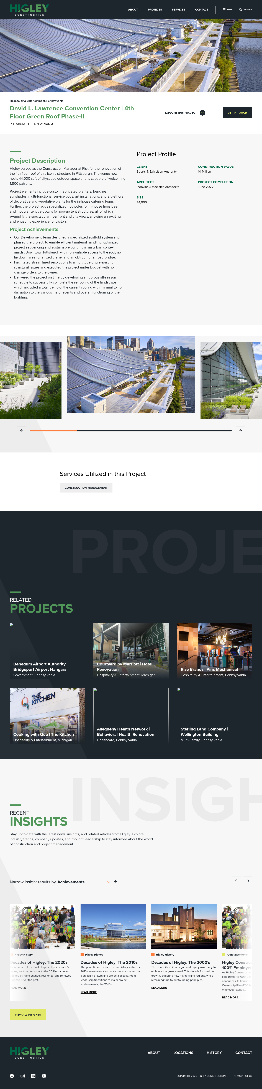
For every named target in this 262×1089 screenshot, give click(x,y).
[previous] (21, 430)
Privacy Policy (242, 1076)
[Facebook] (12, 1076)
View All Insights (28, 1015)
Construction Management (86, 488)
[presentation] (29, 9)
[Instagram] (22, 1076)
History (214, 1053)
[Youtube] (44, 1076)
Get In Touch (237, 113)
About (154, 1053)
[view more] (115, 881)
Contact (243, 1053)
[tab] (133, 9)
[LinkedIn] (33, 1076)
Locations (183, 1053)
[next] (240, 430)
